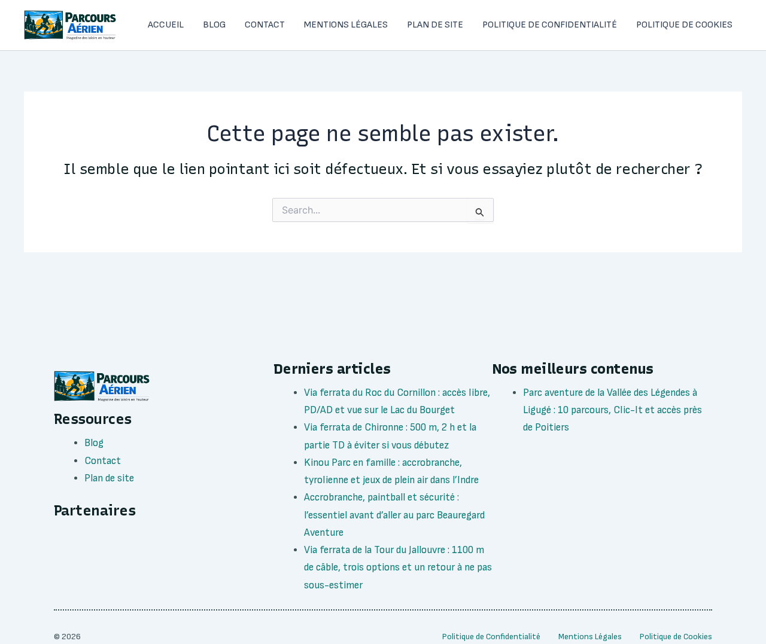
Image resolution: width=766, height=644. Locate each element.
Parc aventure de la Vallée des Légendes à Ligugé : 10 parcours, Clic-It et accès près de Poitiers (612, 410)
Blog (214, 24)
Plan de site (435, 24)
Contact (265, 24)
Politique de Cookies (684, 24)
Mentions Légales (346, 24)
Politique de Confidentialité (549, 24)
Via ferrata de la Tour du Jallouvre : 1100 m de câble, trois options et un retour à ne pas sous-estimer (398, 567)
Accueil (166, 24)
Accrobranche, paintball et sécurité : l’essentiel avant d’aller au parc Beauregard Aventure (394, 515)
